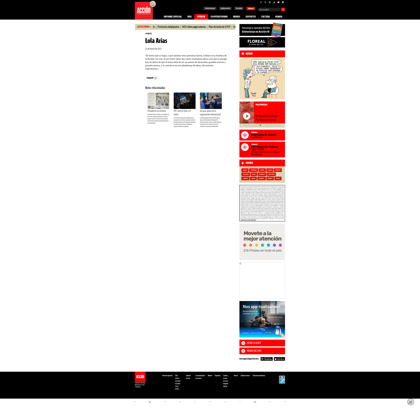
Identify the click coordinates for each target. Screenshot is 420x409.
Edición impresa (210, 8)
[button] (260, 125)
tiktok (274, 2)
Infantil (270, 178)
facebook (261, 2)
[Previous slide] (242, 280)
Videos (245, 170)
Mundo (236, 17)
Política (177, 378)
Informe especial (173, 17)
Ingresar (251, 9)
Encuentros (198, 378)
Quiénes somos (225, 8)
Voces (176, 386)
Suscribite (239, 8)
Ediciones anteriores (259, 376)
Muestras (271, 174)
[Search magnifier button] (283, 9)
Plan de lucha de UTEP (204, 27)
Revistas (277, 170)
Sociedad (177, 383)
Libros (253, 178)
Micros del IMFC (254, 350)
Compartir (150, 78)
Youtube (278, 2)
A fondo (188, 378)
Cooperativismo (219, 17)
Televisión (253, 170)
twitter (265, 2)
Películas (262, 174)
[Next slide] (282, 280)
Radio (254, 174)
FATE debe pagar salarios (178, 27)
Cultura (265, 17)
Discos (278, 178)
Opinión (201, 17)
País (189, 17)
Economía (177, 381)
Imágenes (225, 383)
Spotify (283, 2)
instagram (270, 2)
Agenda (225, 386)
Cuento (225, 378)
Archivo (177, 389)
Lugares (245, 178)
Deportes (251, 17)
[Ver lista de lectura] (410, 402)
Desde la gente (254, 343)
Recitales (246, 174)
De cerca (225, 381)
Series (270, 170)
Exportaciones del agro (229, 27)
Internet (261, 178)
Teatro (262, 170)
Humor (278, 17)
